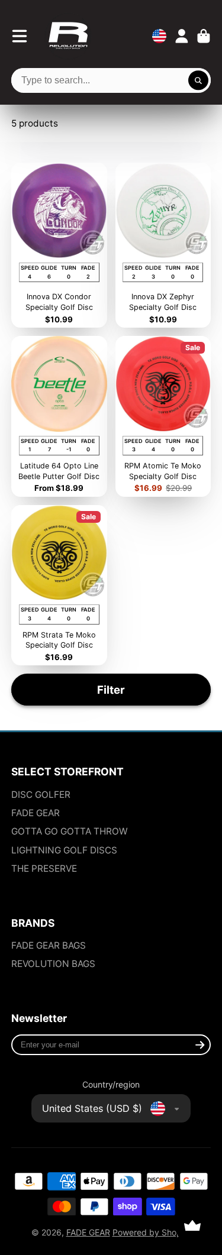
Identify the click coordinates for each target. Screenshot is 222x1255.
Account (182, 36)
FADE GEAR (35, 813)
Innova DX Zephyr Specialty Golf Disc (163, 245)
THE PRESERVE (44, 868)
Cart (204, 36)
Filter (111, 689)
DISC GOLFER (40, 794)
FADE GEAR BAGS (48, 945)
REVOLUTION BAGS (53, 963)
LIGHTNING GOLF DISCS (64, 850)
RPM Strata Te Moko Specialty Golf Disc (59, 585)
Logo (68, 36)
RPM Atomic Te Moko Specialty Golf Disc (163, 416)
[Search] (198, 80)
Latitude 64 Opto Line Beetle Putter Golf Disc (59, 416)
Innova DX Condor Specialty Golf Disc (59, 245)
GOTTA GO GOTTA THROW (69, 831)
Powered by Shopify (151, 1232)
